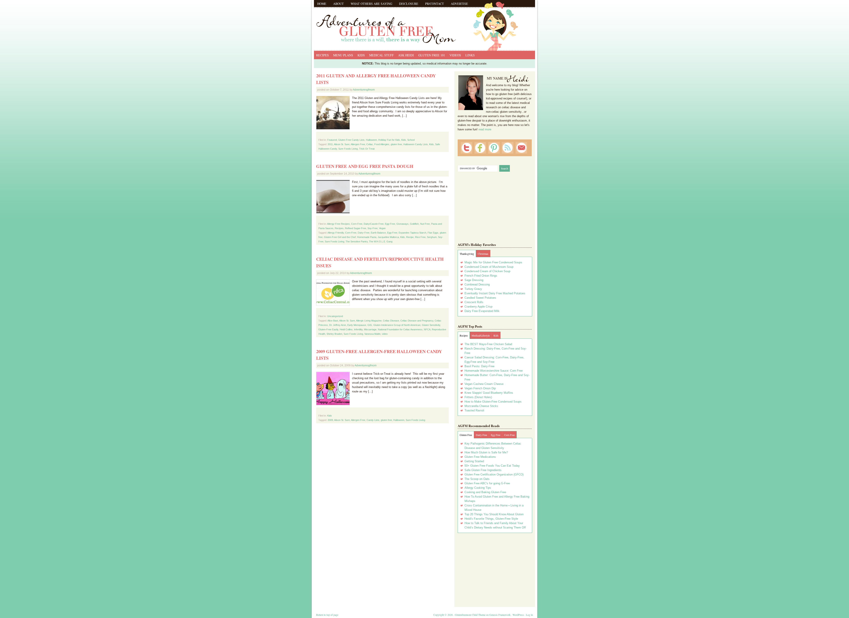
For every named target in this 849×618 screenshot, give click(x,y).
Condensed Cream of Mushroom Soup (489, 266)
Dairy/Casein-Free (374, 223)
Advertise (459, 4)
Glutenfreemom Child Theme (470, 614)
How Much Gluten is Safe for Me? (486, 452)
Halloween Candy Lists (415, 144)
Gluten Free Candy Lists (351, 140)
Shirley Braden (334, 334)
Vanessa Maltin (372, 334)
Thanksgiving (467, 253)
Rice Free (420, 237)
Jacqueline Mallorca (388, 237)
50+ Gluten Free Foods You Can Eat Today (492, 465)
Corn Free (509, 435)
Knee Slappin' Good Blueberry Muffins (489, 392)
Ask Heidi (406, 55)
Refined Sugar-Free (355, 228)
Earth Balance (378, 232)
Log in (529, 614)
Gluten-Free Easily (328, 329)
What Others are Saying (371, 4)
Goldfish (414, 223)
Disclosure (408, 4)
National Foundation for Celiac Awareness (400, 329)
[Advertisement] (495, 568)
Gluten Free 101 (431, 55)
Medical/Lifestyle (481, 335)
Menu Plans (343, 55)
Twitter (466, 148)
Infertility (358, 329)
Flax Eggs (433, 232)
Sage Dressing (474, 280)
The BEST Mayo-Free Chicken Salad (488, 344)
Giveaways (402, 223)
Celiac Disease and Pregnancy (416, 320)
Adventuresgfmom (364, 89)
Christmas (483, 253)
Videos (455, 55)
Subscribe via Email (521, 148)
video (385, 334)
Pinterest (494, 148)
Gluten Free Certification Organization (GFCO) (494, 474)
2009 (330, 420)
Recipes (322, 55)
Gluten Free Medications (480, 456)
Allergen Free (358, 144)
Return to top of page (327, 614)
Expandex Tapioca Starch (412, 232)
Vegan (382, 228)
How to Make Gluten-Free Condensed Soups (493, 401)
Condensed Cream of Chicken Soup (487, 271)
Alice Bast (332, 320)
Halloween (371, 140)
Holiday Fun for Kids (389, 140)
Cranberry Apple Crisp (478, 306)
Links (470, 55)
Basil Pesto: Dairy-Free (479, 366)
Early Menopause (356, 325)
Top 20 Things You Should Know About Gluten (494, 514)
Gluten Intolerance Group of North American (397, 325)
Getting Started (474, 461)
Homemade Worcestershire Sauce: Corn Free (494, 370)
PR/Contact (434, 4)
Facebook (480, 148)
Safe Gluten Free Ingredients (483, 470)
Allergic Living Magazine (369, 320)
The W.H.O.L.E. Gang (380, 241)
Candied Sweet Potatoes (480, 297)
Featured (332, 140)
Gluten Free (466, 435)
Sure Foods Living (348, 148)
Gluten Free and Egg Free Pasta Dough (364, 166)
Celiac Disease (391, 320)
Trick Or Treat (367, 148)
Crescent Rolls (474, 302)
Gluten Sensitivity (431, 325)
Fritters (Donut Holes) (478, 397)
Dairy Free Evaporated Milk (482, 311)
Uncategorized (335, 316)
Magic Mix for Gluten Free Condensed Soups (493, 262)
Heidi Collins (346, 329)
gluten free (396, 144)
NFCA (427, 329)
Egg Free (495, 435)
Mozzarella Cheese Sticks (481, 406)
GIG (369, 325)
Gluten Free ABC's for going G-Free (487, 483)
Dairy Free (481, 435)
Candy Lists (373, 420)
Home (321, 4)
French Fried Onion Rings (481, 275)
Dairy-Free (363, 232)
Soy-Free (372, 228)
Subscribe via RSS (507, 148)
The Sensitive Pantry (357, 241)
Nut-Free (425, 223)
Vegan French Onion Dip (480, 388)
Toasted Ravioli (474, 410)
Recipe (410, 237)
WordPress (518, 614)
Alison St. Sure (342, 144)
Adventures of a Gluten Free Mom (424, 24)
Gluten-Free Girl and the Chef (340, 237)
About (338, 4)
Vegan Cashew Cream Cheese (484, 384)
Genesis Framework (500, 614)
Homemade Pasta (366, 237)
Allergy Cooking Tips (478, 487)
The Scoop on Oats (477, 479)
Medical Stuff (381, 55)
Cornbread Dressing (477, 284)
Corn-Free (356, 223)
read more (484, 129)
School (411, 140)
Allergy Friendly (335, 232)
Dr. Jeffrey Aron (337, 325)
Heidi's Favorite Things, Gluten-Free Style (491, 518)
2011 (330, 144)
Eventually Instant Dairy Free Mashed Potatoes (495, 293)
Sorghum (432, 237)
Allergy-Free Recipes (338, 223)
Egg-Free (390, 223)
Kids (361, 55)
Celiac (369, 144)
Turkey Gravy (473, 289)
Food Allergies (381, 144)
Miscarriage (370, 329)
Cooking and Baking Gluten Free (485, 492)
